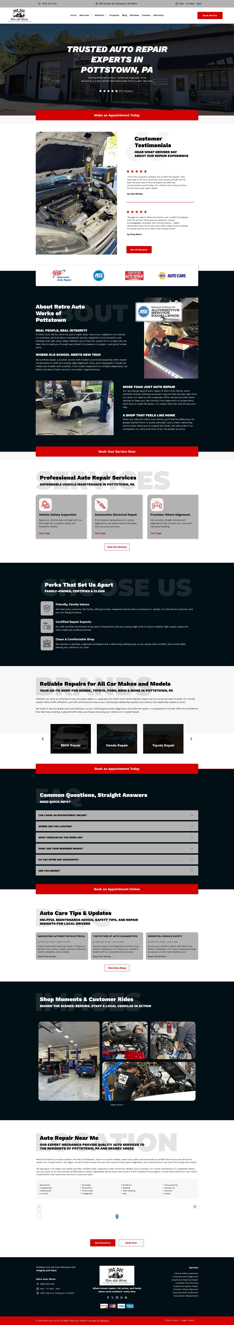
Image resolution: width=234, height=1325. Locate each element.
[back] (43, 739)
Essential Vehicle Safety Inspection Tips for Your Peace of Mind (171, 936)
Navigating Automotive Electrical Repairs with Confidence (61, 936)
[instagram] (117, 1298)
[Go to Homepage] (20, 8)
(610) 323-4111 (49, 3)
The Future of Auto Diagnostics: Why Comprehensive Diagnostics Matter (115, 936)
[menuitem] (73, 15)
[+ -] (117, 1219)
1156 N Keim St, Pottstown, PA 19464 (118, 3)
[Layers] (195, 1206)
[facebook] (108, 1298)
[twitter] (112, 1298)
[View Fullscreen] (39, 1215)
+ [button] (39, 1206)
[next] (191, 739)
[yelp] (121, 1298)
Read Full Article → (48, 956)
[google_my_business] (126, 1298)
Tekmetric (104, 1321)
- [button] (39, 1210)
